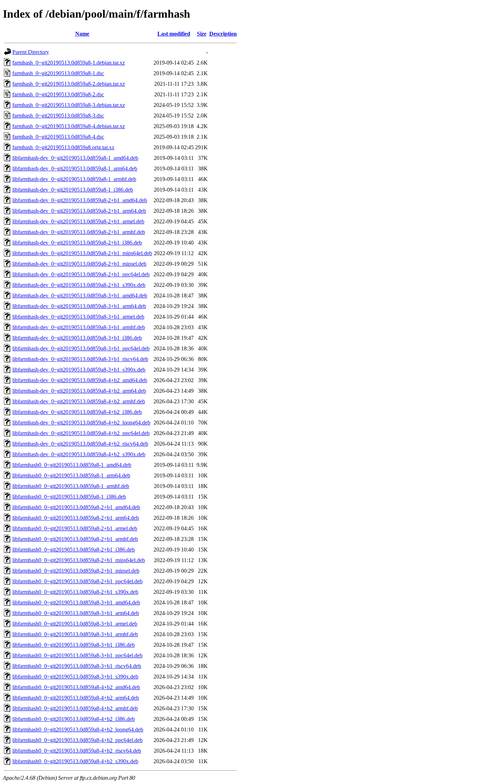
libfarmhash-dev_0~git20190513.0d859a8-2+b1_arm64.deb (79, 211)
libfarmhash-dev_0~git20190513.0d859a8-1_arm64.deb (74, 168)
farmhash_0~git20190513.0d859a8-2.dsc (58, 94)
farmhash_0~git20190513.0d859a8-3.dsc (58, 116)
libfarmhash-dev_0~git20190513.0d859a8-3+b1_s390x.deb (78, 370)
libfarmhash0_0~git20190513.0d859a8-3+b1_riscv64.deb (76, 666)
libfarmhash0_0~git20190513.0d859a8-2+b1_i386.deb (73, 550)
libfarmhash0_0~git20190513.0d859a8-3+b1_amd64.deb (76, 602)
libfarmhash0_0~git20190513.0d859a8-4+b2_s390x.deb (75, 761)
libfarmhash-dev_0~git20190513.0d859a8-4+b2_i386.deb (77, 412)
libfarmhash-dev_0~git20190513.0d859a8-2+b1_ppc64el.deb (81, 274)
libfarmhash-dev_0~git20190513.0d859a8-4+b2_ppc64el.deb (81, 433)
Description (223, 34)
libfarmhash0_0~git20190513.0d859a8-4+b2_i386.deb (73, 719)
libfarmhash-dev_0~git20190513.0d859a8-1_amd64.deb (75, 158)
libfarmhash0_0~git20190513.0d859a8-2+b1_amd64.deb (76, 507)
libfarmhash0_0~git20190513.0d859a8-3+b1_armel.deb (74, 624)
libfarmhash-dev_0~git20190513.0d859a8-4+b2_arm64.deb (79, 391)
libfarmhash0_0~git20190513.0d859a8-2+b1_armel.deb (74, 528)
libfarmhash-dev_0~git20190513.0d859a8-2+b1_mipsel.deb (79, 264)
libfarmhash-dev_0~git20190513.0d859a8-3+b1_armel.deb (78, 317)
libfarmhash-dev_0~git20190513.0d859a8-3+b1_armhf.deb (78, 327)
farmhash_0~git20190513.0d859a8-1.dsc (58, 73)
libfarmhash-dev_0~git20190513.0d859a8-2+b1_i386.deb (77, 243)
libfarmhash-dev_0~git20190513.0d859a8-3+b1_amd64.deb (79, 295)
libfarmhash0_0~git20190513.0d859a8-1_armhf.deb (70, 486)
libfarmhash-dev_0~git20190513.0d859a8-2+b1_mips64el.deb (82, 253)
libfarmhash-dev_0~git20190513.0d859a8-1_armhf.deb (74, 179)
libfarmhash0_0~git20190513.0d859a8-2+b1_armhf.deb (75, 539)
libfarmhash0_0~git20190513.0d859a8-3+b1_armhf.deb (75, 634)
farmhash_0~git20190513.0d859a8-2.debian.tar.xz (68, 84)
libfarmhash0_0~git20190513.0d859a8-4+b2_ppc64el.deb (77, 740)
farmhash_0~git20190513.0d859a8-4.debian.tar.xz (68, 126)
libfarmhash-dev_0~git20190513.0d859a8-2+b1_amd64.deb (79, 200)
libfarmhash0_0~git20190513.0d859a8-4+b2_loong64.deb (77, 729)
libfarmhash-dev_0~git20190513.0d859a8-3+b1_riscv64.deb (80, 359)
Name (82, 34)
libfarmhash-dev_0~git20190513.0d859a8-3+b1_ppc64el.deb (81, 348)
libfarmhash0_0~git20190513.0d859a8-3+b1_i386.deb (73, 645)
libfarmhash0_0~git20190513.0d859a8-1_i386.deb (69, 497)
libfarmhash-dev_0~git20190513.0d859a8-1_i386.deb (72, 190)
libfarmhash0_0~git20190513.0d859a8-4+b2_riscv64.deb (76, 751)
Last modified (173, 34)
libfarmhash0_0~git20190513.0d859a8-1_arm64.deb (71, 475)
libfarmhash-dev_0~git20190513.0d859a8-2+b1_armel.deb (78, 221)
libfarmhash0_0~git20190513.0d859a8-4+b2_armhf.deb (75, 708)
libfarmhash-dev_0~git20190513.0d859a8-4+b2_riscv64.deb (80, 444)
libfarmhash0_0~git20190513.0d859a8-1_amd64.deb (71, 465)
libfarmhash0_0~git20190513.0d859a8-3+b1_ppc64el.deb (77, 655)
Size (201, 34)
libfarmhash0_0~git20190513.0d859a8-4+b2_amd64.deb (76, 687)
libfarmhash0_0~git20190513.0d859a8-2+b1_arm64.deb (75, 518)
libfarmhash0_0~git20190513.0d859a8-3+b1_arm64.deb (75, 613)
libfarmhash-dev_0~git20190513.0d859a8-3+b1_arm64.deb (79, 306)
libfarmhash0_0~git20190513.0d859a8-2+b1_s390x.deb (75, 592)
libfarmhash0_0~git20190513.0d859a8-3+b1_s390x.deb (75, 677)
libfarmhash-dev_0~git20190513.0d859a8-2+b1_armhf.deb (78, 232)
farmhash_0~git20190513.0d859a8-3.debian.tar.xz (68, 105)
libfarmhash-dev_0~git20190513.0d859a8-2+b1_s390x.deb (78, 285)
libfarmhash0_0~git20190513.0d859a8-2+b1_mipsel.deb (75, 571)
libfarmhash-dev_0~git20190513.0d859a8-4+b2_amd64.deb (79, 380)
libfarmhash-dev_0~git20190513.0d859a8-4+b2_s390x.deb (78, 454)
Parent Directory (30, 52)
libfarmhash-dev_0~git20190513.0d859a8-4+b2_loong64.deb (81, 423)
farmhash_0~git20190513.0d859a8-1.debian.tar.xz (68, 63)
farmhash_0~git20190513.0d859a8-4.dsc (58, 137)
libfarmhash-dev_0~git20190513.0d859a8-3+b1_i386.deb (77, 338)
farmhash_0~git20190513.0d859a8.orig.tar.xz (63, 147)
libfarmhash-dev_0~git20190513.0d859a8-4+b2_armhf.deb (78, 401)
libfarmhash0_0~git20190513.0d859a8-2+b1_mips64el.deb (78, 560)
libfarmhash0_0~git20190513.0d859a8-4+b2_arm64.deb (75, 698)
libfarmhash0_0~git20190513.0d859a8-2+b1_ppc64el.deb (77, 581)
